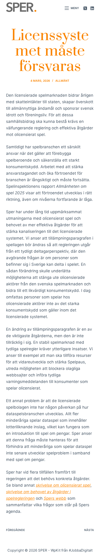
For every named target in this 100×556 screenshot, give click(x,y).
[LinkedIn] (92, 8)
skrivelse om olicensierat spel (63, 485)
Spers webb (55, 498)
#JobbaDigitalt (81, 550)
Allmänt (62, 80)
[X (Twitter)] (85, 8)
